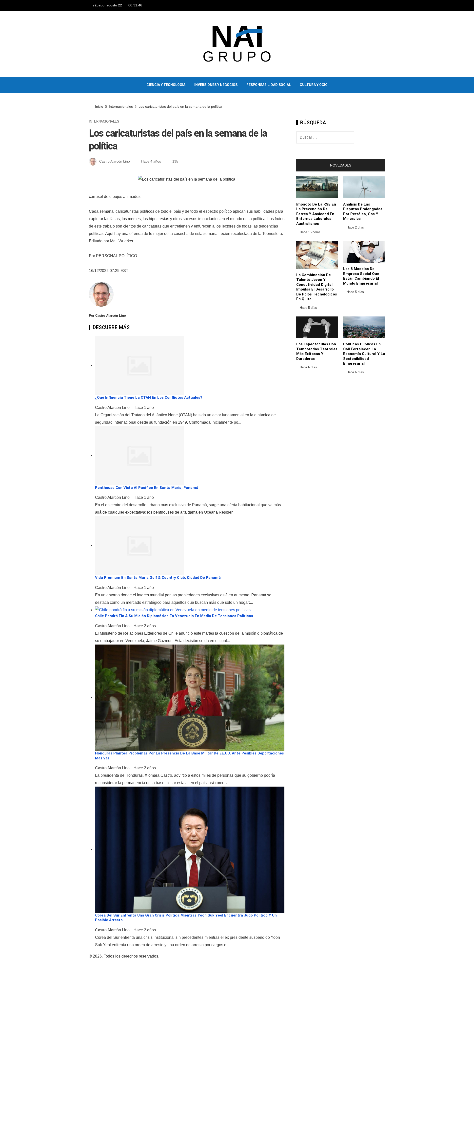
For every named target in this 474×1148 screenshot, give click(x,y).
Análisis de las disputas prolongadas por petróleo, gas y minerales (362, 211)
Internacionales (104, 121)
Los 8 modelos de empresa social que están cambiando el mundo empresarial (361, 276)
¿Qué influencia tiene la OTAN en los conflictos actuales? (148, 397)
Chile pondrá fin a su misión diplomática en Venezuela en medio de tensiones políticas (174, 616)
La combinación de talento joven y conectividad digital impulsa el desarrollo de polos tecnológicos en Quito (316, 287)
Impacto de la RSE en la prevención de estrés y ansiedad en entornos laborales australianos (316, 214)
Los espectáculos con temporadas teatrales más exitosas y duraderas (316, 351)
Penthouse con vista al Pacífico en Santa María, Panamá (146, 487)
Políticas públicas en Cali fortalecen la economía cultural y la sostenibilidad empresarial (364, 354)
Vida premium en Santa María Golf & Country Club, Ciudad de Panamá (158, 577)
